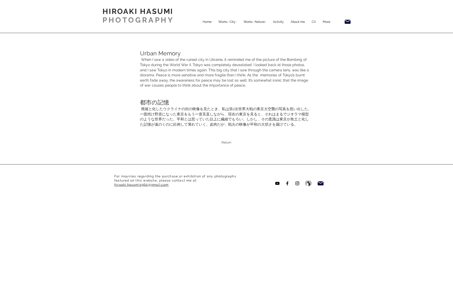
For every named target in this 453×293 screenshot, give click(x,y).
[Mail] (347, 21)
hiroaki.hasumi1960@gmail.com (141, 185)
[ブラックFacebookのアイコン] (287, 183)
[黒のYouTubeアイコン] (277, 183)
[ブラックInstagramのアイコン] (297, 183)
